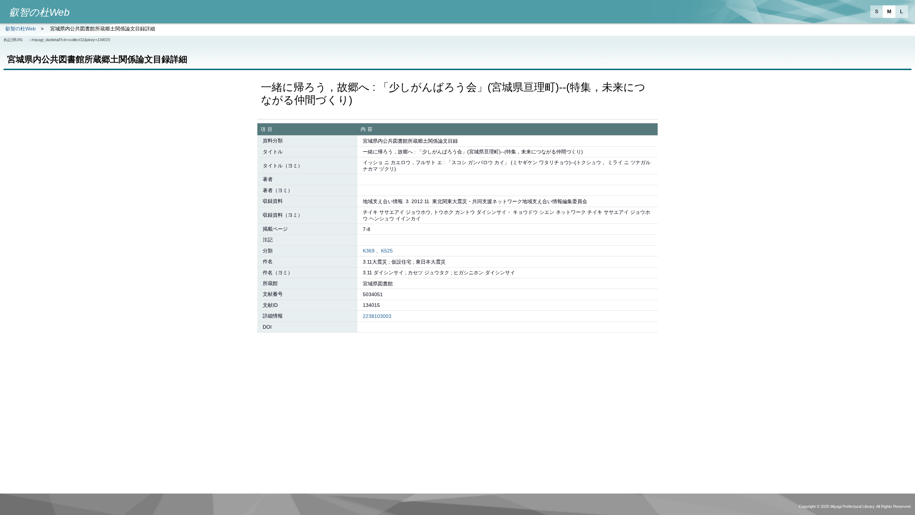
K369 (369, 251)
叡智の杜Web (20, 28)
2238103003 (377, 316)
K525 (387, 251)
